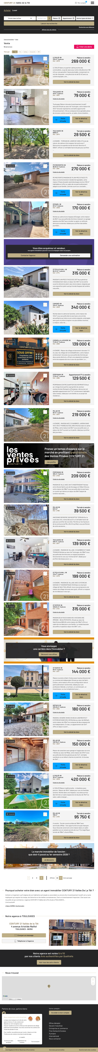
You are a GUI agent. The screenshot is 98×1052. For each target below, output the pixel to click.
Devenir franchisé (55, 1026)
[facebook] (4, 1013)
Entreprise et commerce (58, 1028)
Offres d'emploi (54, 1023)
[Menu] (92, 2)
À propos (52, 1033)
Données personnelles (56, 1050)
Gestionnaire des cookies (87, 1050)
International (54, 1036)
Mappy (19, 999)
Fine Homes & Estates (57, 1031)
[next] (41, 878)
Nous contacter (55, 1039)
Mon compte (82, 3)
